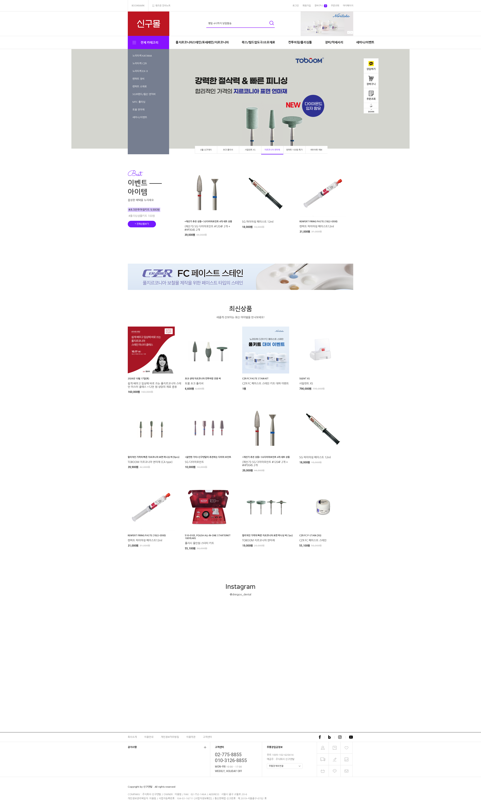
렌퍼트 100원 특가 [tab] (294, 150)
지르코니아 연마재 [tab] (272, 150)
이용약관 (190, 737)
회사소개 (132, 737)
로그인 (296, 6)
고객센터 (207, 737)
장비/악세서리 (334, 42)
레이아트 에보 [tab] (316, 150)
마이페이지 (348, 6)
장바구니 (371, 84)
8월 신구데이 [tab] (206, 150)
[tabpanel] (240, 101)
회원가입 (307, 6)
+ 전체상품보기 (142, 224)
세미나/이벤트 (365, 42)
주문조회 (371, 99)
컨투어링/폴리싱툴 (300, 42)
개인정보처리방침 (170, 737)
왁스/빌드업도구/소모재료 (258, 42)
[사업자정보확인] (203, 798)
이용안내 (148, 737)
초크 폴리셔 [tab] (228, 150)
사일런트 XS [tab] (250, 150)
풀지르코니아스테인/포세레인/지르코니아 (202, 42)
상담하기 (371, 69)
